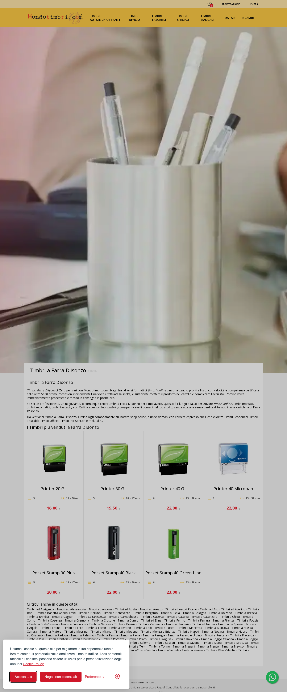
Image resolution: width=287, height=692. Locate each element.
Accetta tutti (23, 676)
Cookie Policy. (33, 663)
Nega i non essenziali (61, 676)
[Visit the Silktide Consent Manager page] (118, 677)
